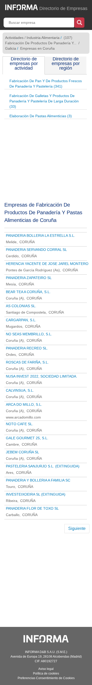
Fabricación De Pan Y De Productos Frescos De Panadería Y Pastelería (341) (45, 83)
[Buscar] (79, 22)
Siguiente (77, 528)
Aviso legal (46, 669)
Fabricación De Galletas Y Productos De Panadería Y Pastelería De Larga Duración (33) (44, 101)
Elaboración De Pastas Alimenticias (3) (40, 116)
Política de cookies (46, 673)
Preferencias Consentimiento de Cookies (46, 678)
